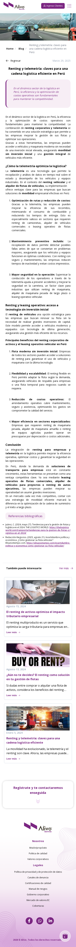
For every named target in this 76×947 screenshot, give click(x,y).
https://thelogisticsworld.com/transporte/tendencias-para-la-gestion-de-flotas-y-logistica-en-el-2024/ (37, 530)
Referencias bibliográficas (25, 516)
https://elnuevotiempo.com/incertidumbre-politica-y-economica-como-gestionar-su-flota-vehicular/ (37, 544)
